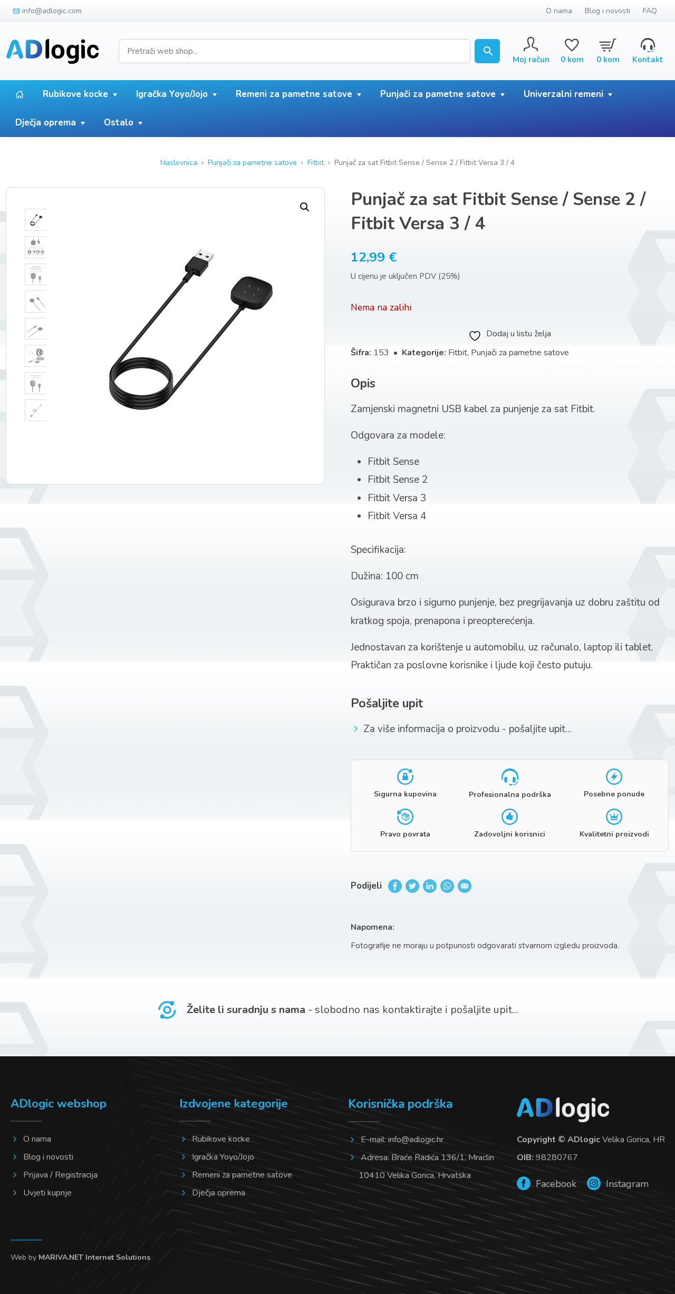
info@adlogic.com (52, 11)
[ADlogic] (52, 51)
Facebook (554, 1184)
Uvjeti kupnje (47, 1193)
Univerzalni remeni (563, 94)
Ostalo (118, 122)
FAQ (650, 11)
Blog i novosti (607, 11)
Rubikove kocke (75, 94)
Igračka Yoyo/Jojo (172, 94)
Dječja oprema (45, 122)
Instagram (626, 1184)
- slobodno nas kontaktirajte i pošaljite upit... (352, 1010)
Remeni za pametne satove (294, 94)
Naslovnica (178, 163)
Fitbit (315, 163)
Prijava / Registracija (60, 1175)
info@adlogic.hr (415, 1139)
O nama (559, 11)
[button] (304, 207)
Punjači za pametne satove (438, 94)
